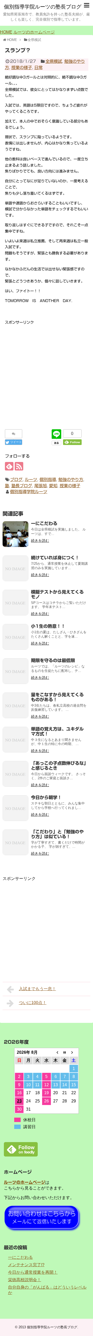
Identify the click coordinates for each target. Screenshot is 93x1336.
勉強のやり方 (70, 479)
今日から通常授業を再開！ (33, 1272)
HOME (6, 32)
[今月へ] (64, 1052)
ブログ (16, 479)
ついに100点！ (33, 1002)
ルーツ (31, 479)
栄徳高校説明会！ (24, 1280)
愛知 (53, 486)
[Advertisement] (46, 372)
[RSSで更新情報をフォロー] (19, 466)
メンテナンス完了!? (26, 1265)
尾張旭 (40, 486)
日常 (38, 67)
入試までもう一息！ (37, 989)
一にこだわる (20, 1257)
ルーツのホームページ (34, 32)
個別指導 (48, 479)
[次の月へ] (73, 1052)
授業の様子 (21, 67)
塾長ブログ (21, 486)
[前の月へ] (55, 1052)
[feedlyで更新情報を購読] (9, 466)
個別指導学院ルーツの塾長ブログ (42, 7)
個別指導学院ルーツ (28, 492)
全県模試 (53, 61)
